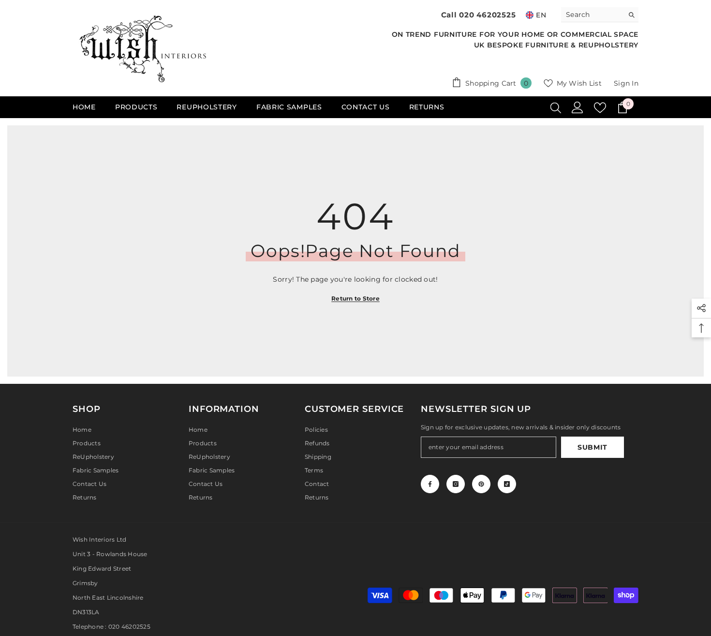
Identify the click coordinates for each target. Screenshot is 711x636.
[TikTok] (507, 484)
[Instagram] (455, 484)
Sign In (626, 83)
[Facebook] (430, 484)
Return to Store (355, 298)
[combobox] (592, 14)
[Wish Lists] (600, 108)
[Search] (599, 14)
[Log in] (577, 107)
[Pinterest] (481, 484)
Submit (592, 447)
